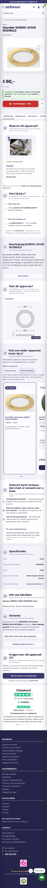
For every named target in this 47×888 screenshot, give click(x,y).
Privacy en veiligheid (9, 759)
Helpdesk (5, 789)
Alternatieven (33, 116)
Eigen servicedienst (9, 754)
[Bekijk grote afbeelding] (39, 46)
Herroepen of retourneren (11, 786)
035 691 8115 (19, 231)
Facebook (5, 803)
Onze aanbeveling (26, 371)
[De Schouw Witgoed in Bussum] (10, 7)
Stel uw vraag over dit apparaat (24, 676)
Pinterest (5, 810)
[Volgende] (42, 423)
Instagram (5, 806)
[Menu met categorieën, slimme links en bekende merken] (34, 7)
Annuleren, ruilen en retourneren (13, 783)
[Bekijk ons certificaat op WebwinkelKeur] (23, 863)
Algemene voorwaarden (10, 757)
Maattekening (20, 116)
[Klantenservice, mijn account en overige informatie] (38, 7)
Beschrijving (8, 116)
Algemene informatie (9, 745)
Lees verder (23, 276)
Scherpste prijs (10, 371)
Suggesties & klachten (10, 763)
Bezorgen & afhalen (9, 774)
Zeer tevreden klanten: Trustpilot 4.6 (23, 2)
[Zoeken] (42, 13)
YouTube (5, 812)
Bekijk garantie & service (23, 644)
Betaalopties (6, 777)
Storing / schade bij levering (12, 780)
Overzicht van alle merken (11, 748)
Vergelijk (41, 104)
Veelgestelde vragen (9, 792)
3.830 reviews (28, 698)
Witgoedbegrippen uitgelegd (12, 751)
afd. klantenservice (11, 851)
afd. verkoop (9, 848)
